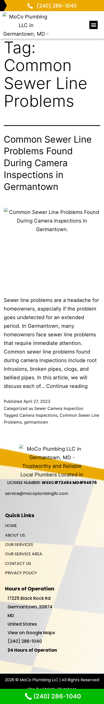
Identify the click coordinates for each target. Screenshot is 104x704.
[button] (93, 25)
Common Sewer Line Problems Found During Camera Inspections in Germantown (48, 163)
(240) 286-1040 (57, 5)
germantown (36, 422)
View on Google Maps (31, 633)
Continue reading (67, 386)
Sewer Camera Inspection (58, 408)
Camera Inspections (38, 415)
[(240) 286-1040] (30, 6)
